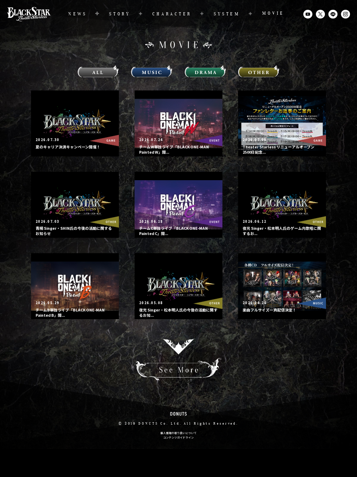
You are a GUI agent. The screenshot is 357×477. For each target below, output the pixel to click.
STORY (119, 14)
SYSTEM (227, 14)
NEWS (77, 14)
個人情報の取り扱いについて (178, 433)
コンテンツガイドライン (178, 437)
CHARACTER (172, 14)
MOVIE (273, 14)
